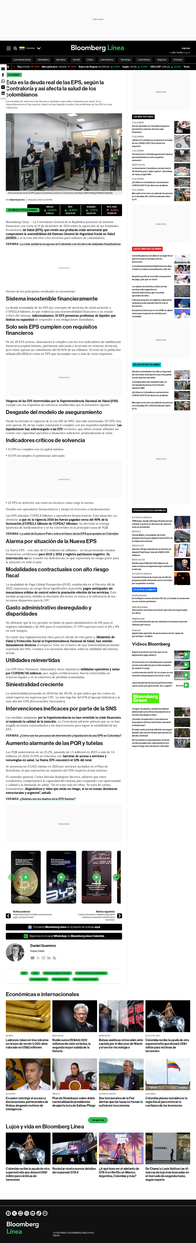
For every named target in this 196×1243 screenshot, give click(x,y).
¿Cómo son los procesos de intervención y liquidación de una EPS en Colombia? (70, 735)
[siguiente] (119, 915)
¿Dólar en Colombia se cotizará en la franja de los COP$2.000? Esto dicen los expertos (152, 143)
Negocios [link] (161, 59)
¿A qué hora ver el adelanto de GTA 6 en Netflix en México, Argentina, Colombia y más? (119, 1172)
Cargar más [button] (98, 1120)
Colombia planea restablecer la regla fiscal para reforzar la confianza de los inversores (152, 259)
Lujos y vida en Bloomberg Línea (45, 1126)
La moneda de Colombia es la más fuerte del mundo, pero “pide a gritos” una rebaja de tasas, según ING (152, 171)
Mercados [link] (61, 59)
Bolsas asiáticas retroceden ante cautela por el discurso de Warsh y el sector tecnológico (121, 1043)
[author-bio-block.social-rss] (54, 958)
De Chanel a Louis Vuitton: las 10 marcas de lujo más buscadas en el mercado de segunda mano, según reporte (167, 1174)
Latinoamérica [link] (106, 59)
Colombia (13, 75)
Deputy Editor (37, 950)
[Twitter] (38, 958)
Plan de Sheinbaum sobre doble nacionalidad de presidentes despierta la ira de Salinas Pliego (73, 1101)
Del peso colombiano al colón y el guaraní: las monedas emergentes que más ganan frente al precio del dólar (152, 374)
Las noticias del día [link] (22, 59)
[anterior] (8, 915)
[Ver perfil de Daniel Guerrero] (18, 952)
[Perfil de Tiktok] (38, 1213)
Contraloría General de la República (91, 973)
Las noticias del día (38, 979)
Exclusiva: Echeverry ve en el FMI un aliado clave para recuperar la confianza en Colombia (152, 313)
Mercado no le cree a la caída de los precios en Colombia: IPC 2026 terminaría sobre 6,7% (152, 196)
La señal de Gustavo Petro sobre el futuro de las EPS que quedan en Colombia (69, 533)
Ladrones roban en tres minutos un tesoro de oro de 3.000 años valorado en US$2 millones (27, 1043)
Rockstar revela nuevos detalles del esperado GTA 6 (74, 1170)
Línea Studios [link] (144, 59)
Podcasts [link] (178, 59)
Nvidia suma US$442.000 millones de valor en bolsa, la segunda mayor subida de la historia (152, 566)
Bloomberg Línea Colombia (86, 979)
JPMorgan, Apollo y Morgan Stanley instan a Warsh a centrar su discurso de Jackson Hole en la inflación (152, 524)
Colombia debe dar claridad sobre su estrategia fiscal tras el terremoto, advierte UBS (149, 385)
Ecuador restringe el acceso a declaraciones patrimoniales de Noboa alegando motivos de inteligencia (27, 1103)
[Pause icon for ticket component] (8, 67)
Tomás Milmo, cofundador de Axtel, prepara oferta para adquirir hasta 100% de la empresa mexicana (152, 538)
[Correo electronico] (32, 958)
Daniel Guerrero (17, 200)
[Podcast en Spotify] (45, 1213)
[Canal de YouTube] (20, 1213)
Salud (35, 973)
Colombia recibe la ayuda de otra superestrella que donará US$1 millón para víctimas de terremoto (167, 1045)
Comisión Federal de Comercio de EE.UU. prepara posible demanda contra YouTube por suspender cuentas (152, 580)
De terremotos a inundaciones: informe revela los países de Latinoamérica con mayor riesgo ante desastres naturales (151, 743)
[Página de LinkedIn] (32, 1213)
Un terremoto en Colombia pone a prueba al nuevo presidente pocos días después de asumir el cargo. (152, 665)
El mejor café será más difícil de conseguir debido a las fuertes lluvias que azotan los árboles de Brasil (152, 732)
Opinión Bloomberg (144, 589)
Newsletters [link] (43, 59)
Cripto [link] (90, 59)
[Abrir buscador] (15, 48)
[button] (3, 68)
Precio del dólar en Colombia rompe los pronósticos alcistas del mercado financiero (151, 129)
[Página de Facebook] (8, 1213)
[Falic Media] (171, 53)
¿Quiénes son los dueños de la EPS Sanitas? (48, 799)
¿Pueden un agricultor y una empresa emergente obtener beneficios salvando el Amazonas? (151, 722)
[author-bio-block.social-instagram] (43, 958)
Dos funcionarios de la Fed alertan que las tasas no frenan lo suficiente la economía (121, 1101)
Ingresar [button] (186, 48)
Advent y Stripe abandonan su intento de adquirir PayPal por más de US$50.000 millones (151, 552)
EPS (24, 973)
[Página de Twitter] (14, 1213)
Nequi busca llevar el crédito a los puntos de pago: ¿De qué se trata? (32, 915)
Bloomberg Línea (60, 979)
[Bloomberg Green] (161, 698)
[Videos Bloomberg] (161, 644)
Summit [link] (76, 59)
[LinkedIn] (49, 958)
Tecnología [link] (125, 59)
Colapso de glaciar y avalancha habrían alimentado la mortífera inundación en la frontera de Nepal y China (151, 712)
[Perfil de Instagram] (26, 1213)
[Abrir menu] (8, 48)
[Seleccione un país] (38, 48)
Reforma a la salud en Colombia (57, 973)
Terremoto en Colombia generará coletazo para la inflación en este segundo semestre (152, 157)
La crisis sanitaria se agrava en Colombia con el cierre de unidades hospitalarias (70, 244)
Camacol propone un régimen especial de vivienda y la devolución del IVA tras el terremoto (96, 917)
